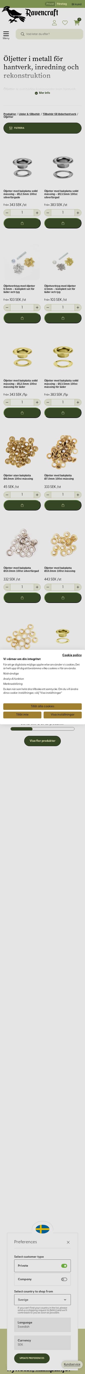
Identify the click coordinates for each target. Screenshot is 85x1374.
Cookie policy (72, 655)
